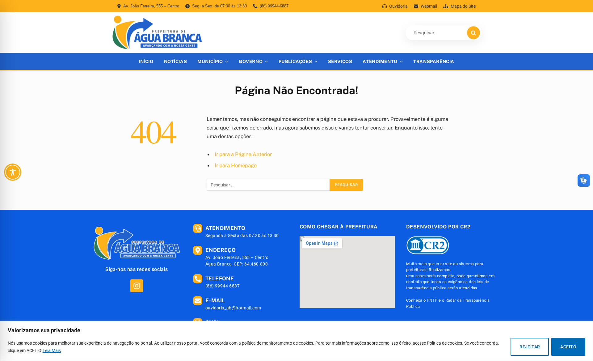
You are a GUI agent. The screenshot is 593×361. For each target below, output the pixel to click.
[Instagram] (136, 285)
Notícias (175, 61)
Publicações (295, 61)
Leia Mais (52, 350)
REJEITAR (529, 346)
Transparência (433, 61)
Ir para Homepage (236, 165)
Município (210, 61)
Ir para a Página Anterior (243, 154)
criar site (444, 263)
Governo (251, 61)
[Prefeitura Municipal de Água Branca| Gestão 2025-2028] (157, 32)
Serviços (340, 61)
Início (146, 61)
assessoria (425, 276)
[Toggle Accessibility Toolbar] (13, 172)
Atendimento (380, 61)
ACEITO (568, 346)
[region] (296, 341)
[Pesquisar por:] (268, 185)
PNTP (432, 300)
